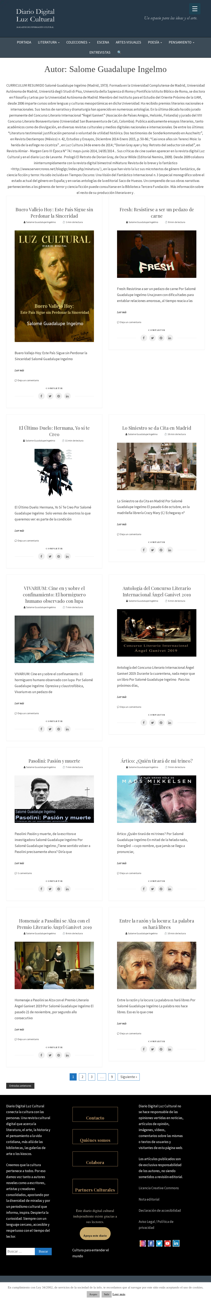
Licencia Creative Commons (159, 1188)
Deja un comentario (28, 380)
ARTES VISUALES (128, 42)
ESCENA (103, 42)
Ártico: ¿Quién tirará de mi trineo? (157, 761)
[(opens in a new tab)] (41, 396)
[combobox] (29, 1251)
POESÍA (153, 42)
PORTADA (24, 42)
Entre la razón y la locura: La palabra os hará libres (156, 924)
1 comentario (25, 873)
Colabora (95, 1162)
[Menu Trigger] (194, 8)
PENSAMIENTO (180, 42)
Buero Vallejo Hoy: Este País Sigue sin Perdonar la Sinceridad (54, 212)
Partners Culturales (95, 1190)
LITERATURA (47, 42)
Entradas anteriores (20, 1086)
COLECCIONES (76, 42)
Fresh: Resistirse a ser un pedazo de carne (157, 212)
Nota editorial (149, 1199)
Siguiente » (128, 1077)
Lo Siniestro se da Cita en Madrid (156, 428)
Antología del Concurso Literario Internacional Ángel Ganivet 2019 (157, 591)
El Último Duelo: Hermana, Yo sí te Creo (54, 431)
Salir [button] (106, 1294)
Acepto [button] (93, 1294)
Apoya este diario (95, 1235)
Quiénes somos (95, 1140)
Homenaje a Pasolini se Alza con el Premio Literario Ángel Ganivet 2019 (54, 924)
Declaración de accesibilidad (160, 1210)
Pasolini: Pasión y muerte (54, 761)
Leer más (19, 370)
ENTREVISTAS (99, 52)
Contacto (95, 1118)
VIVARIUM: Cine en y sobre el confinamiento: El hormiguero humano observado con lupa (54, 594)
